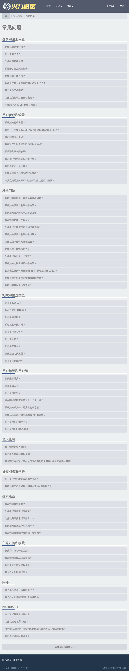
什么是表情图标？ (14, 317)
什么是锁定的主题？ (15, 353)
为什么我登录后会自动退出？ (19, 97)
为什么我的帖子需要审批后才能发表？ (24, 278)
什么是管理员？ (13, 378)
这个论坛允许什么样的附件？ (19, 590)
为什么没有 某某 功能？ (16, 621)
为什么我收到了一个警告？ (18, 256)
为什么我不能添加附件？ (17, 249)
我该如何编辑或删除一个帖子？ (21, 205)
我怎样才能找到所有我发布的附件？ (23, 597)
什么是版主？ (11, 385)
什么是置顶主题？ (14, 346)
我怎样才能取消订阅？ (16, 572)
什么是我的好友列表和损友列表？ (22, 479)
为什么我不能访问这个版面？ (19, 241)
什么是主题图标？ (14, 361)
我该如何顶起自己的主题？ (18, 285)
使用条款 (17, 660)
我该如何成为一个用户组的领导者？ (23, 407)
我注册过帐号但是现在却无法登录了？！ (25, 83)
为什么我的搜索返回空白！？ (19, 518)
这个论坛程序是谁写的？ (17, 614)
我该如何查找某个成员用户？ (19, 525)
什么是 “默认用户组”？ (16, 422)
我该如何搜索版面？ (15, 504)
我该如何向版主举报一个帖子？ (21, 263)
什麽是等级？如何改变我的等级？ (22, 173)
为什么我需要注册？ (15, 47)
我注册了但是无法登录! (16, 68)
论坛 (58, 6)
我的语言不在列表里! (15, 151)
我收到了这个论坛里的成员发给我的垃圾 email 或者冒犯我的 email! (38, 461)
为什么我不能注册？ (15, 61)
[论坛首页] (6, 16)
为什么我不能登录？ (15, 76)
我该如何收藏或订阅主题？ (18, 558)
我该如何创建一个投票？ (17, 220)
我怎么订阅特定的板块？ (17, 565)
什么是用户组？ (13, 393)
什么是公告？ (11, 339)
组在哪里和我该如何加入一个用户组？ (24, 400)
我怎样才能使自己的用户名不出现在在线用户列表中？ (32, 129)
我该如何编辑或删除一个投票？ (21, 234)
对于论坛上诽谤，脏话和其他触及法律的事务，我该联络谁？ (35, 628)
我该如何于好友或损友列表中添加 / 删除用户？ (28, 486)
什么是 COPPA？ (12, 54)
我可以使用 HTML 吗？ (16, 310)
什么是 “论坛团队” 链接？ (17, 429)
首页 (48, 6)
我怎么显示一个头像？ (16, 166)
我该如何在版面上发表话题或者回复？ (24, 198)
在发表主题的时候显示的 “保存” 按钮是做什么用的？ (31, 270)
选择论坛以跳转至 (64, 646)
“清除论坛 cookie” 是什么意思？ (21, 105)
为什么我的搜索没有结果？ (18, 511)
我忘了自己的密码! (14, 90)
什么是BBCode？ (13, 303)
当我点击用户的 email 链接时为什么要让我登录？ (29, 180)
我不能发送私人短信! (15, 447)
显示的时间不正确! (14, 137)
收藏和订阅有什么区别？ (17, 550)
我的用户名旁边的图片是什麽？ (21, 158)
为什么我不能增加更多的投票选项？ (23, 227)
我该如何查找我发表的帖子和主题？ (23, 533)
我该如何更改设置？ (15, 122)
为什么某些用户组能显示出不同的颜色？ (25, 414)
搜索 (69, 6)
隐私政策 (6, 660)
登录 (122, 5)
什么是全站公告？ (14, 332)
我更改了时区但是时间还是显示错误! (23, 144)
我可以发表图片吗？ (15, 324)
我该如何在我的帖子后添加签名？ (22, 212)
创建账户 (110, 5)
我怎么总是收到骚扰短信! (18, 454)
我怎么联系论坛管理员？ (17, 636)
